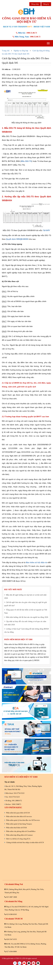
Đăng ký (46, 4)
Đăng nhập (35, 4)
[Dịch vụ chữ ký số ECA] (26, 711)
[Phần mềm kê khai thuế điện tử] (26, 729)
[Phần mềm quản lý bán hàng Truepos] (26, 764)
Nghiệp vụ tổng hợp (21, 51)
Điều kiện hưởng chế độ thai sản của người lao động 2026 (26, 617)
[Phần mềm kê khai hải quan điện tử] (26, 746)
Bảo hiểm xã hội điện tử (36, 562)
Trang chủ (5, 51)
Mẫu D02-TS (26, 161)
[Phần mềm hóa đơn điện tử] (26, 676)
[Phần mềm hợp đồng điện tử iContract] (26, 694)
